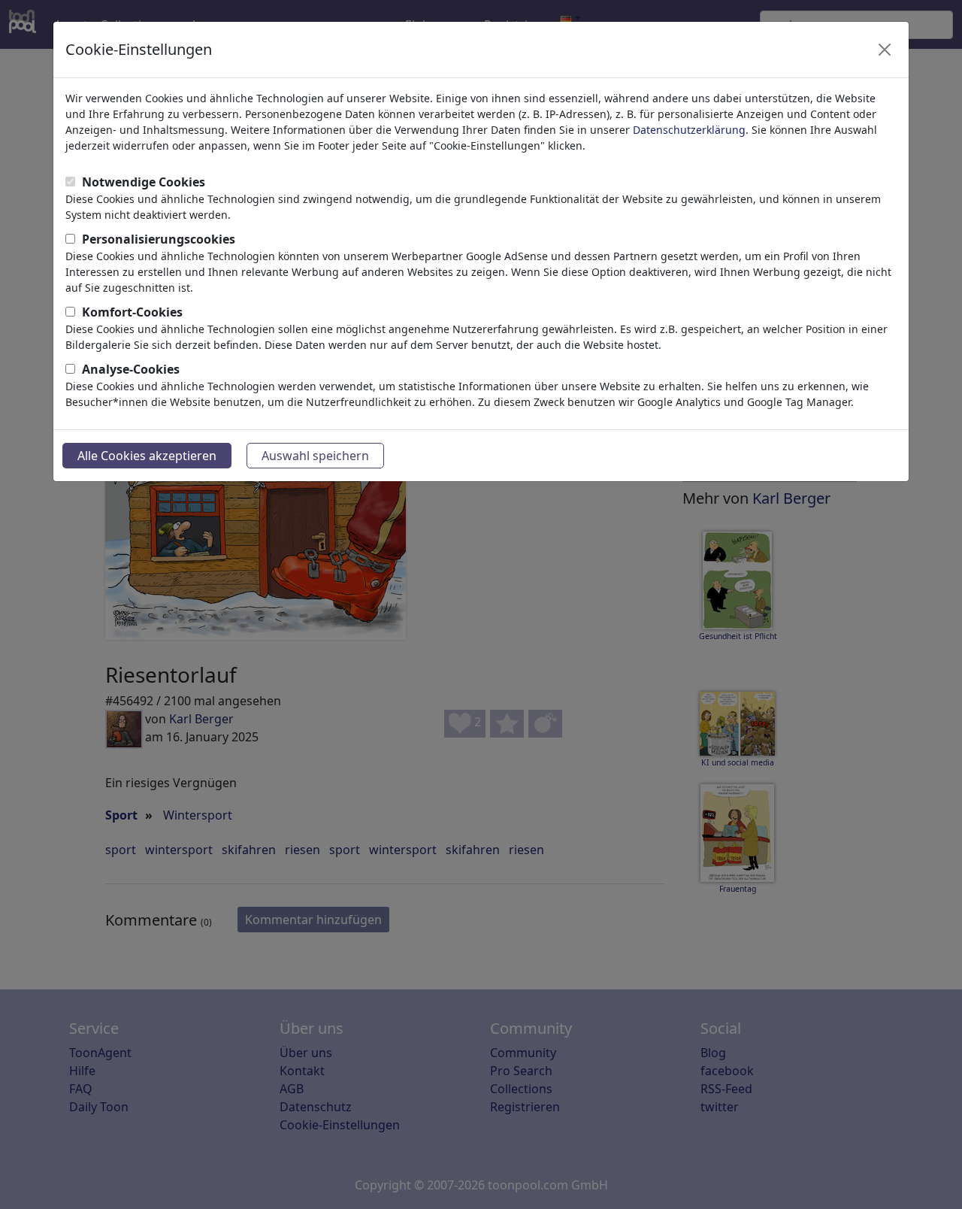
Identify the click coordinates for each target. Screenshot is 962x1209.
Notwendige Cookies (143, 182)
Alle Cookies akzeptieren (146, 455)
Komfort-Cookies (132, 312)
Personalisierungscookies (158, 239)
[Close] (885, 50)
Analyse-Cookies (131, 369)
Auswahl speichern (315, 455)
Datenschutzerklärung (689, 130)
